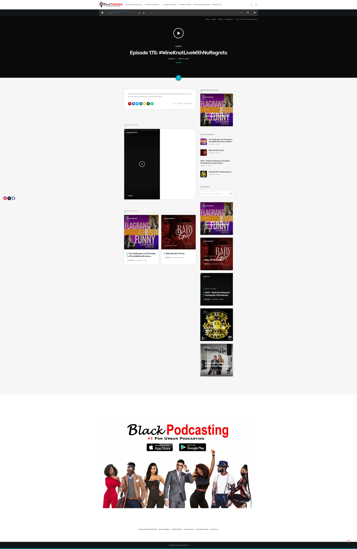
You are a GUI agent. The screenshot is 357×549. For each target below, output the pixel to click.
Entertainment (229, 19)
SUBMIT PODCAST (170, 4)
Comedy (214, 19)
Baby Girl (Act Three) (175, 253)
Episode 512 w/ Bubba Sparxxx (220, 172)
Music (205, 312)
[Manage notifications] (348, 541)
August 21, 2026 (141, 260)
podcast (171, 59)
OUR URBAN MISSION (202, 4)
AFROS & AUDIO (185, 4)
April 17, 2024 (183, 59)
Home (207, 19)
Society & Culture (171, 245)
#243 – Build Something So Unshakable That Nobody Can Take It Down (215, 162)
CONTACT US (217, 4)
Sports (130, 245)
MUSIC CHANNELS (152, 4)
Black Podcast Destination (134, 4)
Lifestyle (206, 276)
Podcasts (220, 19)
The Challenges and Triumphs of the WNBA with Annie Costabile (128, 12)
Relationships (209, 359)
